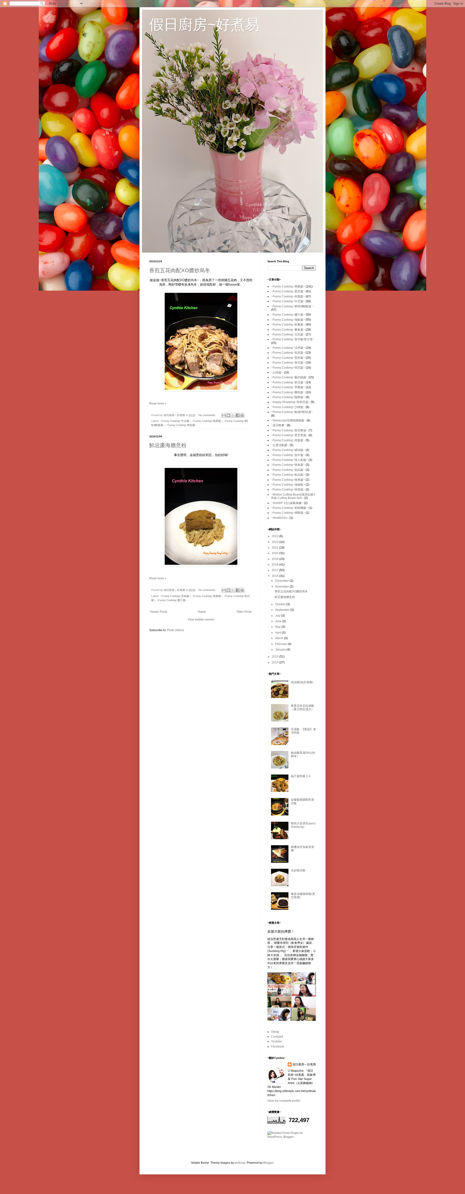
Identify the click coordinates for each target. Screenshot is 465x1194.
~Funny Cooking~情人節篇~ (289, 460)
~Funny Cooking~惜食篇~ (288, 464)
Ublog (275, 1031)
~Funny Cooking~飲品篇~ (288, 474)
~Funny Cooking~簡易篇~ (207, 420)
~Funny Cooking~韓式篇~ (288, 367)
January (281, 649)
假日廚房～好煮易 (304, 1064)
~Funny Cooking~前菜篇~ (288, 352)
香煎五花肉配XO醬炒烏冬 (179, 270)
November (282, 586)
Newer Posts (158, 611)
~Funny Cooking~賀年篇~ (288, 455)
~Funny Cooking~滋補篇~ (288, 484)
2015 (275, 656)
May (278, 626)
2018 (275, 564)
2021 (275, 547)
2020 (275, 553)
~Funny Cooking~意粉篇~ (175, 596)
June (278, 621)
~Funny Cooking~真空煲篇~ (289, 435)
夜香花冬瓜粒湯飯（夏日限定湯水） (302, 707)
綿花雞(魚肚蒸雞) (302, 682)
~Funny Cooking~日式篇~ (288, 334)
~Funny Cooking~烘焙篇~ (288, 489)
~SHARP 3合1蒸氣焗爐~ (287, 503)
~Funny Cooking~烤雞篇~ (288, 512)
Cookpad (277, 1036)
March (279, 638)
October (280, 604)
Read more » (157, 403)
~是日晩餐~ (278, 425)
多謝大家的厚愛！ (280, 931)
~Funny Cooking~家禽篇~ (288, 324)
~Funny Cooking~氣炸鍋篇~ (289, 377)
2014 (275, 662)
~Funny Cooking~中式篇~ (175, 420)
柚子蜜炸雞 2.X (300, 776)
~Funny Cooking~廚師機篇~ (289, 508)
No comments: (208, 415)
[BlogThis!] (228, 415)
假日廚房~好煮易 (204, 24)
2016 (275, 576)
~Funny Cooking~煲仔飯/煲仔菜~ (292, 339)
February (281, 644)
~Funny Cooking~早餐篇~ (288, 387)
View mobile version (201, 619)
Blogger (268, 1162)
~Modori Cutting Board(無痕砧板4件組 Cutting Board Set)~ (293, 496)
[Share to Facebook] (237, 415)
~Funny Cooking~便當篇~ (288, 440)
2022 (275, 542)
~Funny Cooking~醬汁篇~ (172, 600)
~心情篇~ (277, 372)
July (278, 615)
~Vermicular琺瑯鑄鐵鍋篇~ (288, 420)
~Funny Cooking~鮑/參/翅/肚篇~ (292, 412)
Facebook (277, 1046)
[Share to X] (233, 415)
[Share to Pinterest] (242, 415)
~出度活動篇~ (280, 445)
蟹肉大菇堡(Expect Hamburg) (303, 825)
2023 (275, 536)
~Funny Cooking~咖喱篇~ (288, 397)
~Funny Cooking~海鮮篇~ (288, 319)
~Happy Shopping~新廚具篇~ (290, 402)
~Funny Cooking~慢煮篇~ (288, 479)
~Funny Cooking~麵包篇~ (288, 392)
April (278, 632)
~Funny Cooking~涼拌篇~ (288, 347)
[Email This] (223, 415)
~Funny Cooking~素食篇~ (288, 329)
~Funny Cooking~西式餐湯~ (289, 430)
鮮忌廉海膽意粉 (167, 445)
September (282, 610)
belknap (240, 1162)
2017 (275, 570)
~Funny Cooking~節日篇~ (288, 382)
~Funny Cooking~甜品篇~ (288, 470)
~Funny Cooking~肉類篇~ (181, 425)
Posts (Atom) (175, 630)
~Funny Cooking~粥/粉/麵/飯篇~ (292, 306)
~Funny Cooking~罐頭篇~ (288, 450)
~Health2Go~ (280, 517)
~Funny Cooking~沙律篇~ (288, 407)
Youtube (276, 1041)
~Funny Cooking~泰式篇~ (288, 362)
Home (202, 611)
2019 (275, 559)
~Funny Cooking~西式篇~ (288, 291)
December (282, 580)
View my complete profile (283, 1100)
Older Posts (244, 611)
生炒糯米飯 (298, 870)
